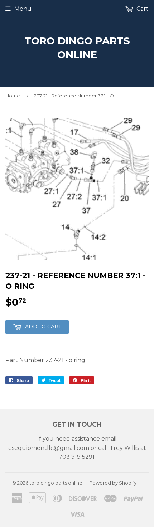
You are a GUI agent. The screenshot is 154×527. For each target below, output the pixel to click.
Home (12, 96)
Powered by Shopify (112, 483)
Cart (142, 8)
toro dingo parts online (77, 48)
